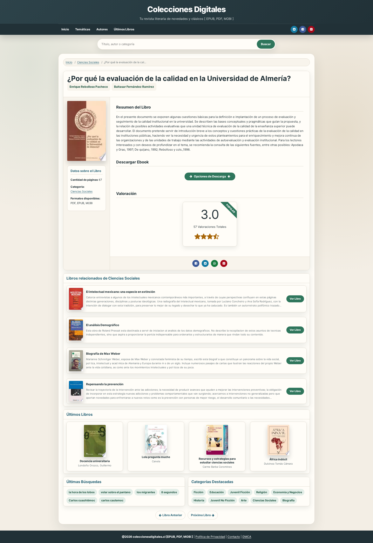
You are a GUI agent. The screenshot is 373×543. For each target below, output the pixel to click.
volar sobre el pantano (116, 492)
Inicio (65, 29)
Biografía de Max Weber (103, 353)
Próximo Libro (201, 515)
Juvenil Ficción (240, 492)
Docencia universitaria (95, 461)
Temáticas (82, 29)
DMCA (246, 537)
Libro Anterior (172, 515)
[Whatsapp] (214, 263)
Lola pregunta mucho (156, 457)
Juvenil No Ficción (222, 500)
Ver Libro (295, 298)
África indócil (278, 459)
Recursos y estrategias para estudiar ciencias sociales (217, 460)
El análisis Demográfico (102, 325)
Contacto (233, 537)
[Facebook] (302, 29)
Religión (261, 492)
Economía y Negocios (287, 492)
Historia (199, 500)
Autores (102, 29)
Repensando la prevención (104, 384)
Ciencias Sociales (88, 62)
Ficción (198, 492)
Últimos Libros (124, 29)
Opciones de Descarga (210, 176)
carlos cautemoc (112, 500)
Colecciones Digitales (186, 9)
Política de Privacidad (210, 537)
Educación (217, 492)
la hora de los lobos (82, 492)
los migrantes (146, 492)
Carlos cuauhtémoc (82, 500)
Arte (244, 500)
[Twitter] (294, 29)
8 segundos (169, 492)
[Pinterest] (311, 29)
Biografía (288, 500)
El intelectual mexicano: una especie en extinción (120, 292)
